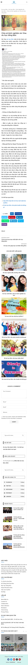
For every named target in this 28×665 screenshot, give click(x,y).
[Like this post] (12, 213)
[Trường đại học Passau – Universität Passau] (7, 519)
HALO (3, 231)
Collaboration (4, 603)
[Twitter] (11, 659)
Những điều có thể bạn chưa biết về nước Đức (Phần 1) (19, 527)
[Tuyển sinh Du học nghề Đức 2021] (7, 647)
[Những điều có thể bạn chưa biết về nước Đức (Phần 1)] (7, 528)
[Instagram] (17, 659)
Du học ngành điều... (20, 649)
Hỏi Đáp (3, 591)
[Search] (26, 2)
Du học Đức (4, 9)
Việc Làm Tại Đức (5, 589)
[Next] (26, 631)
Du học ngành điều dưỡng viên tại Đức (14, 272)
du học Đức (10, 39)
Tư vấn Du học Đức (13, 656)
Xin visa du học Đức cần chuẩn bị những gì (14, 379)
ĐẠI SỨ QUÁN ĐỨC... (7, 641)
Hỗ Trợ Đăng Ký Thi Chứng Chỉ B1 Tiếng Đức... (13, 627)
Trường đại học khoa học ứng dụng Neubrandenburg (19, 536)
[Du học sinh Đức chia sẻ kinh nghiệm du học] (14, 283)
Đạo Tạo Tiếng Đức (6, 585)
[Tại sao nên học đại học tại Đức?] (14, 306)
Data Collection (5, 605)
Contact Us (4, 601)
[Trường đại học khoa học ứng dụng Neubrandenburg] (7, 537)
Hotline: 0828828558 (10, 662)
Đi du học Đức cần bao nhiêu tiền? (14, 358)
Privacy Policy (5, 611)
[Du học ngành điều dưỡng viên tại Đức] (14, 262)
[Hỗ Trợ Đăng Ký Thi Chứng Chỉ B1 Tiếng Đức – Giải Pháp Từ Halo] (20, 638)
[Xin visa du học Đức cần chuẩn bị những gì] (14, 369)
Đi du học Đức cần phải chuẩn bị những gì (14, 337)
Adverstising (4, 609)
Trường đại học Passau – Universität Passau (19, 518)
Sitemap (19, 662)
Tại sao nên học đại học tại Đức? (14, 316)
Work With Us (4, 599)
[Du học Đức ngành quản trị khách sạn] (7, 510)
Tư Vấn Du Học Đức (6, 581)
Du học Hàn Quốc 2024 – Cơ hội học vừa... (12, 619)
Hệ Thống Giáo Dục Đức (7, 583)
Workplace (4, 607)
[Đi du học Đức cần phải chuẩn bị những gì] (14, 327)
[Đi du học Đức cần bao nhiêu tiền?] (14, 348)
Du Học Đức (12, 9)
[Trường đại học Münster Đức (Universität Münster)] (7, 546)
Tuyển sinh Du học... (7, 649)
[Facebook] (8, 659)
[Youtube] (14, 659)
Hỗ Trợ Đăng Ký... (19, 641)
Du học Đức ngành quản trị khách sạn (18, 508)
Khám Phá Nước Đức (6, 587)
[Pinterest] (20, 659)
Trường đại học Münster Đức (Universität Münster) (19, 545)
